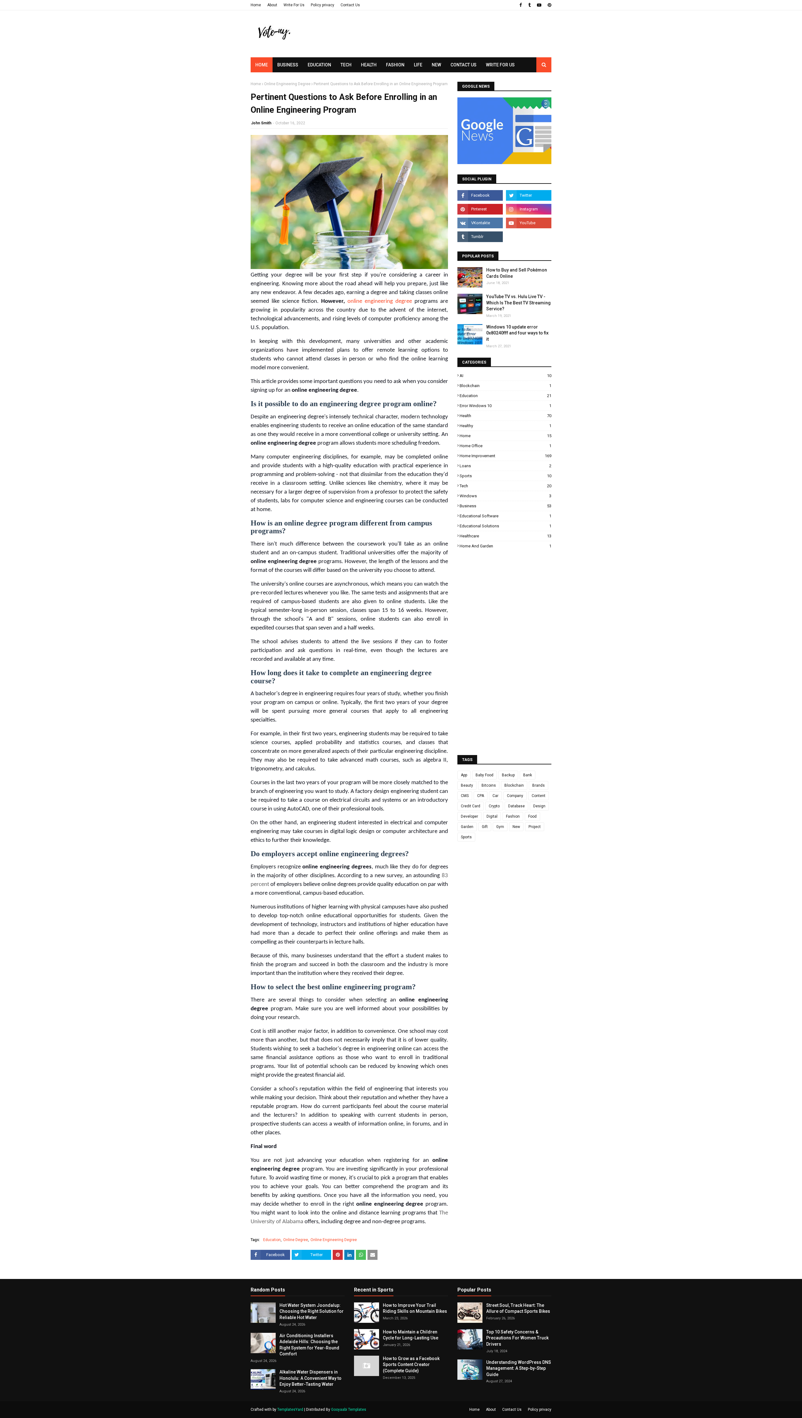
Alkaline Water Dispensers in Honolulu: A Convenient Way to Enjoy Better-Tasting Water (310, 1378)
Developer (469, 816)
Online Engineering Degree (287, 84)
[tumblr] (529, 5)
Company (515, 796)
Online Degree (295, 1240)
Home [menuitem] (261, 64)
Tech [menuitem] (346, 64)
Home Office (505, 445)
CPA (480, 796)
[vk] (480, 223)
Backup (508, 775)
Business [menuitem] (287, 64)
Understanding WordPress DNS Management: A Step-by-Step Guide (518, 1368)
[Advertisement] (437, 45)
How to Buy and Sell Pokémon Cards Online (516, 273)
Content (538, 796)
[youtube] (539, 5)
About (272, 5)
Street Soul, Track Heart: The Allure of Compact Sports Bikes (518, 1308)
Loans (505, 465)
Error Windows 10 (505, 405)
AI (505, 375)
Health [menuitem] (369, 64)
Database (516, 806)
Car (495, 796)
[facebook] (520, 5)
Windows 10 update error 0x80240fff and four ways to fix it (517, 333)
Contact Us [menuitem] (463, 64)
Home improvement (505, 455)
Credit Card (470, 806)
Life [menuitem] (418, 64)
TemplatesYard (290, 1409)
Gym (500, 827)
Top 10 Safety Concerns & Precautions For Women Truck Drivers (517, 1338)
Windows (505, 496)
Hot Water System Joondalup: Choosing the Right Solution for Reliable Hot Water (311, 1311)
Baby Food (484, 775)
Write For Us (294, 5)
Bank (527, 775)
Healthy (505, 425)
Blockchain (505, 385)
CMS (465, 796)
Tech (505, 486)
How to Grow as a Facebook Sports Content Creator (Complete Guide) (411, 1364)
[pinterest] (548, 5)
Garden (467, 827)
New (516, 827)
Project (535, 827)
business (505, 506)
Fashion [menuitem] (395, 64)
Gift (485, 827)
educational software (505, 516)
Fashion (513, 816)
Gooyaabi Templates (348, 1409)
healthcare (505, 536)
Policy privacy (322, 5)
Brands (538, 785)
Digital (492, 816)
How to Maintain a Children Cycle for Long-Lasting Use (410, 1335)
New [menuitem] (436, 64)
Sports (505, 476)
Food (532, 816)
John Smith (261, 123)
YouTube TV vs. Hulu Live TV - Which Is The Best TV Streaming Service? (518, 302)
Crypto (494, 806)
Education (272, 1240)
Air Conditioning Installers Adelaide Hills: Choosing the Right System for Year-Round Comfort (309, 1345)
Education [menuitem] (319, 64)
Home (256, 5)
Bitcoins (489, 785)
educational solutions (505, 526)
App (464, 775)
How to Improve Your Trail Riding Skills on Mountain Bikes (415, 1308)
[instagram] (528, 209)
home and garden (505, 546)
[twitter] (528, 195)
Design (539, 806)
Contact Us (350, 5)
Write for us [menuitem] (500, 64)
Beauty (467, 785)
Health (505, 415)
